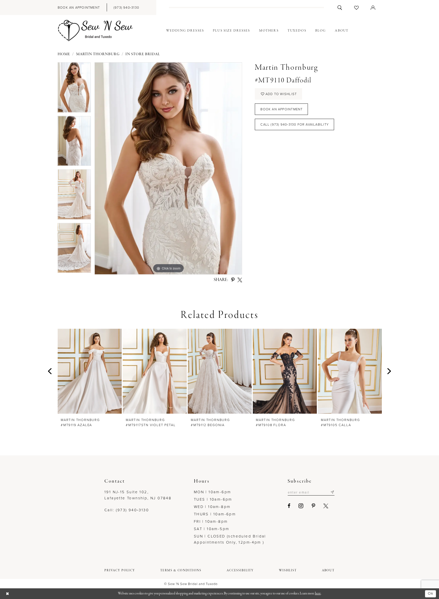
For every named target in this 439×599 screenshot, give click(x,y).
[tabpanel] (74, 89)
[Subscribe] (332, 492)
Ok (430, 593)
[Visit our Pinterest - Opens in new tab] (314, 505)
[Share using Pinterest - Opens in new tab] (232, 280)
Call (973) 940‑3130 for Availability (294, 124)
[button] (373, 7)
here (318, 593)
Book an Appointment (281, 109)
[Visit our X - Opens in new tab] (326, 505)
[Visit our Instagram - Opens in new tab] (301, 505)
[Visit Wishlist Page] (356, 7)
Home (64, 54)
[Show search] (340, 7)
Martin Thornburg (98, 54)
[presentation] (90, 371)
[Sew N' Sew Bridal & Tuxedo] (95, 31)
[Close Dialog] (7, 593)
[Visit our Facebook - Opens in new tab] (289, 505)
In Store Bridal (143, 54)
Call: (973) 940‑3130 (126, 510)
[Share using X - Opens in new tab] (240, 280)
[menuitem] (79, 7)
